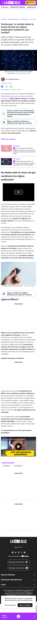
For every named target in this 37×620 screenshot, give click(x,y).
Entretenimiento (13, 19)
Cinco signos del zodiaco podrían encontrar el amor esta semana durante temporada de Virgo (24, 150)
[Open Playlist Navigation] (34, 616)
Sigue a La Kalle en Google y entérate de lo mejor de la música (19, 294)
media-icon (18, 616)
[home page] (18, 541)
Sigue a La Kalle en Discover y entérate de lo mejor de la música (19, 122)
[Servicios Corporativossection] (34, 580)
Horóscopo (24, 19)
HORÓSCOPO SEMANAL (17, 7)
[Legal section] (34, 585)
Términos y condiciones (15, 592)
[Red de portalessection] (34, 575)
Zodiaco (6, 466)
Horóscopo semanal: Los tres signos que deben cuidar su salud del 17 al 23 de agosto (24, 163)
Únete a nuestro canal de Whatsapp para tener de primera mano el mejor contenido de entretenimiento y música (20, 113)
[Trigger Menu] (2, 2)
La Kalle (3, 19)
